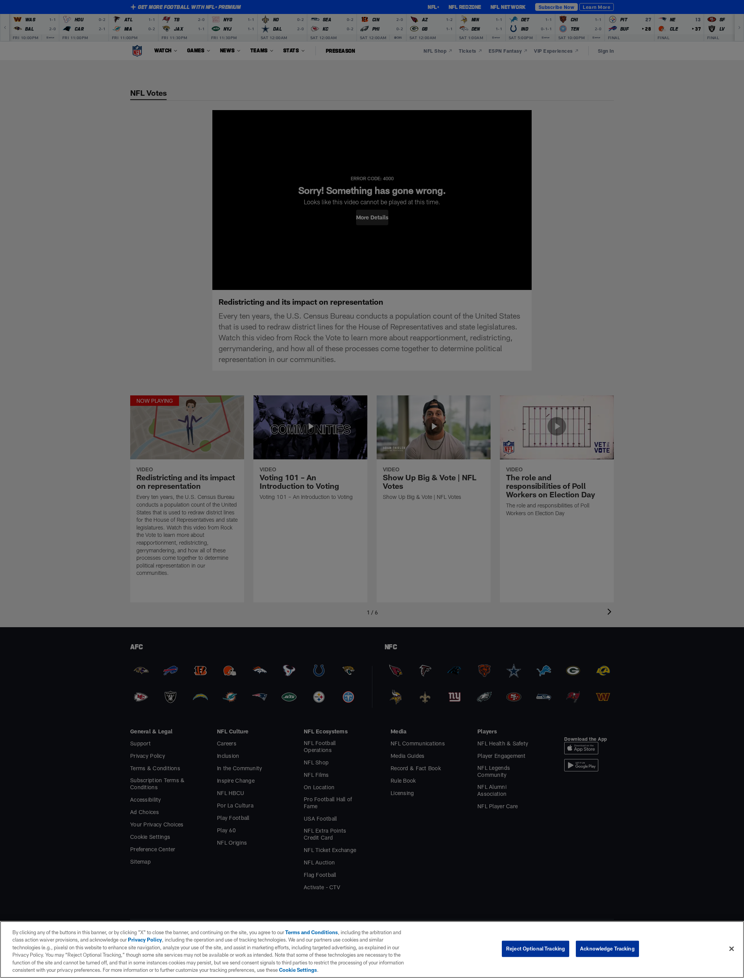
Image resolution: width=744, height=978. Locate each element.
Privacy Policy (145, 940)
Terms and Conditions (311, 932)
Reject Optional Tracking (535, 948)
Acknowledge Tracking (607, 948)
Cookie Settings (298, 970)
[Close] (731, 948)
